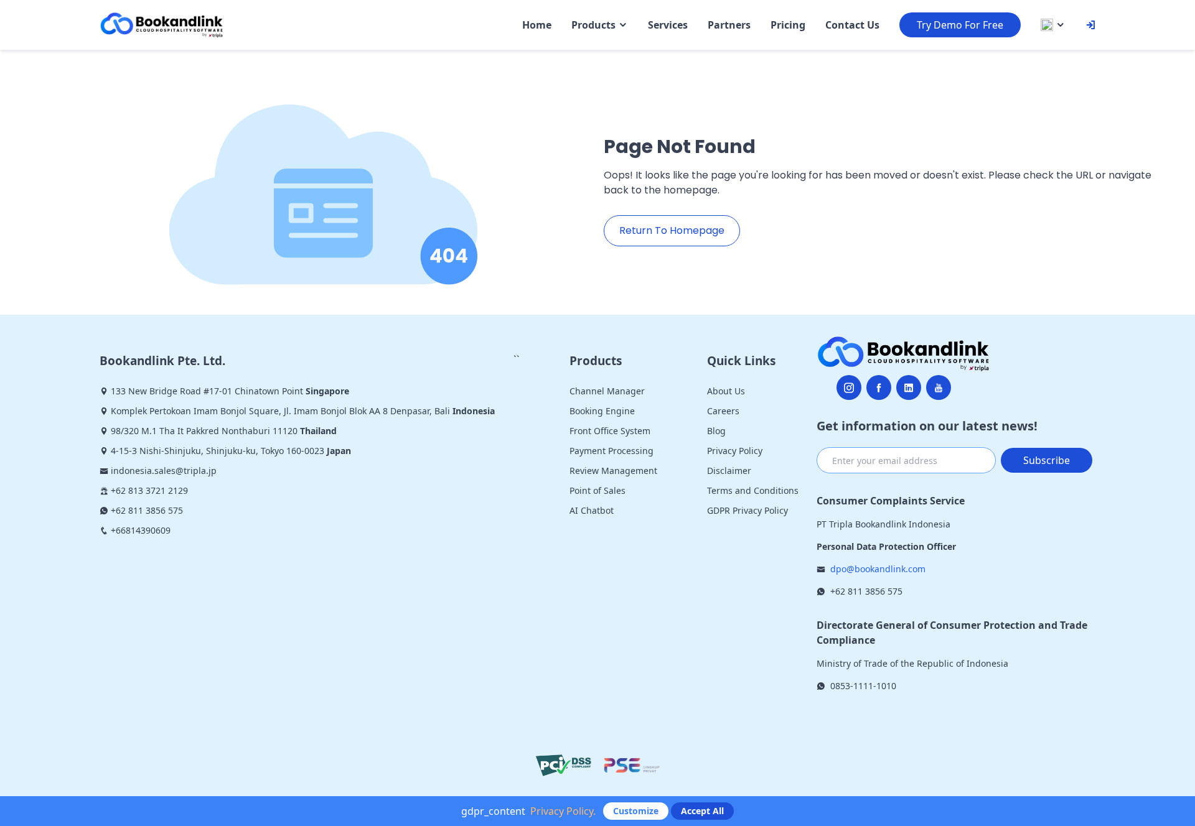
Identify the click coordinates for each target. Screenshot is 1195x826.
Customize (635, 811)
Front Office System (609, 431)
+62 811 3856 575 (866, 591)
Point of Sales (597, 490)
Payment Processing (611, 451)
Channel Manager (607, 391)
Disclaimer (729, 470)
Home (536, 25)
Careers (723, 411)
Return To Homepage (671, 230)
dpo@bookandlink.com (878, 569)
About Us (726, 391)
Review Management (613, 470)
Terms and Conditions (753, 490)
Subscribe (1046, 460)
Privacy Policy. (563, 811)
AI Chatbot (591, 510)
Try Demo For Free (960, 25)
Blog (716, 431)
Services (668, 25)
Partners (729, 25)
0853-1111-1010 (863, 686)
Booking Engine (602, 411)
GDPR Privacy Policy (747, 510)
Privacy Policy (734, 451)
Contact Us (852, 25)
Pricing (788, 25)
